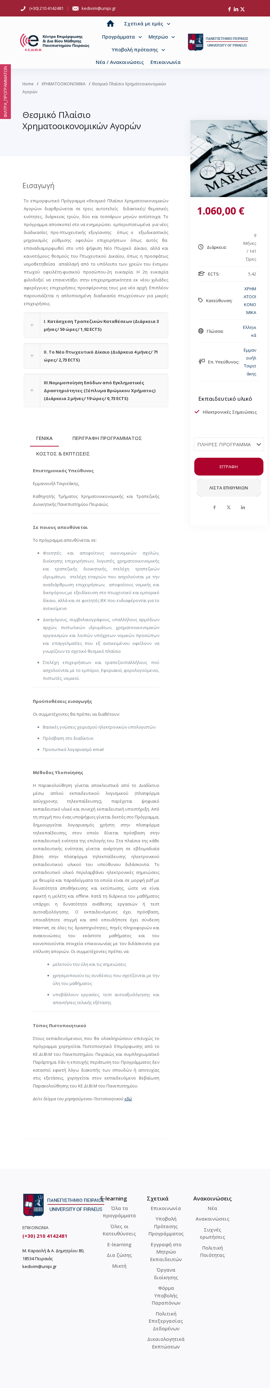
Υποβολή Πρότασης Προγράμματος (166, 1226)
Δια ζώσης (119, 1255)
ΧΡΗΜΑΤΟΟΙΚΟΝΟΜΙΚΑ (63, 84)
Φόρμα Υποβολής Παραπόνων (166, 1295)
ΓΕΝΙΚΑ (44, 438)
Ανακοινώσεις (213, 1218)
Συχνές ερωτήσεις (212, 1233)
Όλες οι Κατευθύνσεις (119, 1230)
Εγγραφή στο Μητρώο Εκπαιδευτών (166, 1251)
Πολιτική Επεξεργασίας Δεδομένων (166, 1321)
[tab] (44, 438)
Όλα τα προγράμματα (119, 1212)
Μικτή (119, 1265)
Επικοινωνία (166, 1208)
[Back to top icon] (238, 1374)
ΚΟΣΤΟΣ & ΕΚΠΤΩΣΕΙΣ (63, 453)
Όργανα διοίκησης (166, 1273)
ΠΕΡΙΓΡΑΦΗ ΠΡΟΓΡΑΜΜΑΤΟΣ (107, 438)
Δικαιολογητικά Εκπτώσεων (166, 1343)
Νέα (212, 1208)
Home (28, 84)
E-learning (119, 1244)
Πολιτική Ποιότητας (212, 1251)
